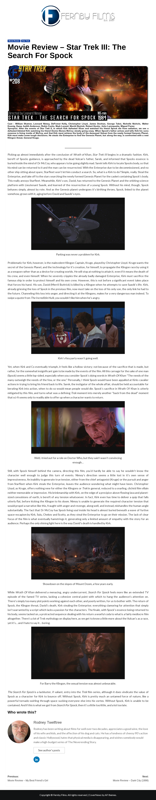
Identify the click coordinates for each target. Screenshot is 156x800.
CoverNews (95, 794)
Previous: (28, 778)
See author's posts (49, 750)
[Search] (149, 36)
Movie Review (14, 41)
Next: (131, 778)
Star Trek (25, 41)
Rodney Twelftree (48, 722)
